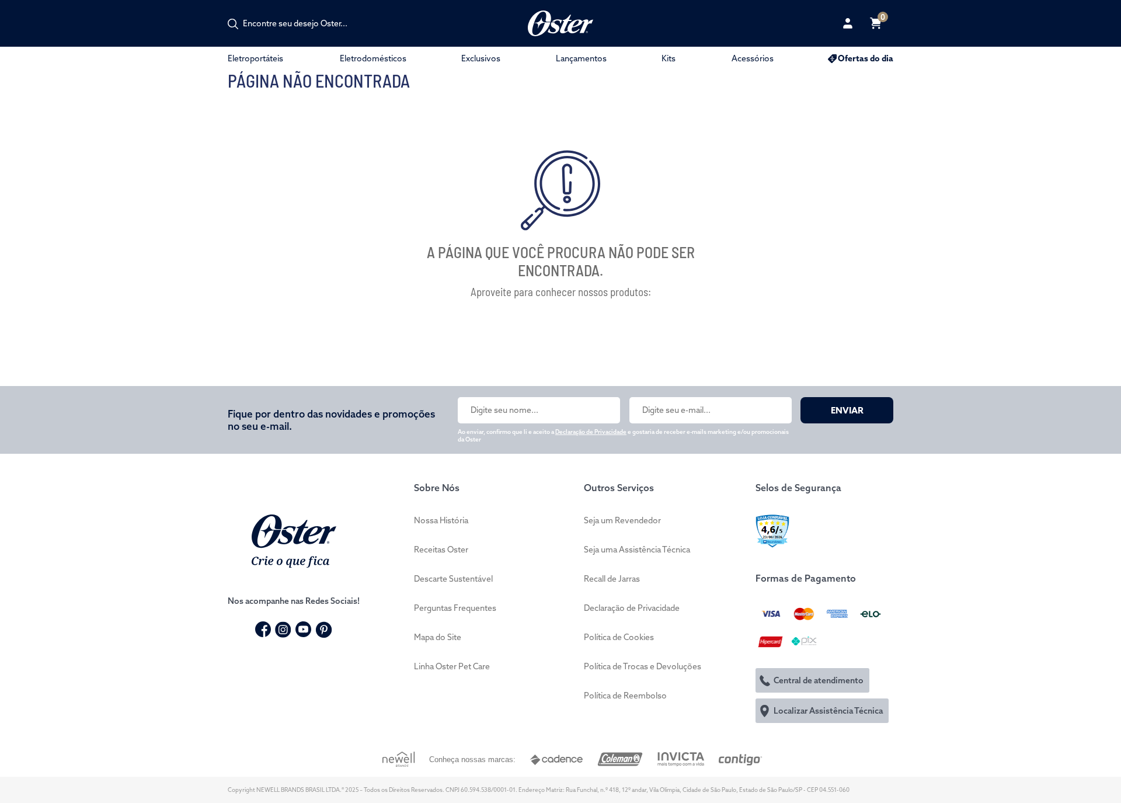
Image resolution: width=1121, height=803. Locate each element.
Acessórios (753, 58)
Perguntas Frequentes (455, 608)
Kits (669, 58)
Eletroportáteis (255, 58)
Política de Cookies (619, 637)
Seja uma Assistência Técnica (637, 549)
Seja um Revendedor (622, 520)
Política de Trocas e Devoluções (642, 666)
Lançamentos (581, 58)
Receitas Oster (441, 549)
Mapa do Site (437, 637)
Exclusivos (480, 58)
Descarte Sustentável (453, 578)
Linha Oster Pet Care (452, 666)
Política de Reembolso (625, 695)
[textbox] (301, 23)
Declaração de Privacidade (590, 432)
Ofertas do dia (865, 58)
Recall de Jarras (612, 578)
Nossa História (441, 520)
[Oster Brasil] (294, 539)
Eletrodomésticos (373, 58)
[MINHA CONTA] (847, 23)
